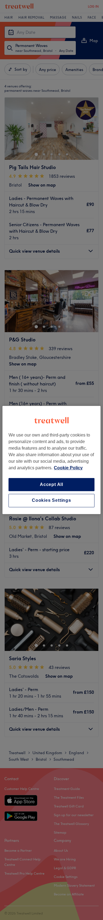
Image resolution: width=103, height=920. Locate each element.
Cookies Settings (51, 500)
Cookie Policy (68, 467)
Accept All (51, 484)
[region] (51, 460)
